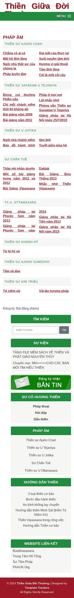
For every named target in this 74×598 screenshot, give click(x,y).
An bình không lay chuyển (41, 504)
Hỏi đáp (41, 412)
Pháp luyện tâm (14, 74)
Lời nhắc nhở (49, 100)
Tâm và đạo (11, 271)
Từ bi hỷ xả (11, 251)
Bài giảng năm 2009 (17, 114)
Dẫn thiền (41, 419)
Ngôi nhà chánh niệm (19, 140)
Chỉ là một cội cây (52, 75)
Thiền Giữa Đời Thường (37, 10)
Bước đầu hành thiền (41, 499)
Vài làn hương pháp (54, 291)
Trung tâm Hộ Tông (27, 556)
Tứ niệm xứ (11, 291)
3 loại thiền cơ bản (41, 493)
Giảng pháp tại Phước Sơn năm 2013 (19, 216)
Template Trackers (37, 587)
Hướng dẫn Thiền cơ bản (41, 525)
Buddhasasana (23, 551)
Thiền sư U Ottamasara (41, 470)
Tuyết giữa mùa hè (53, 145)
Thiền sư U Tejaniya (41, 447)
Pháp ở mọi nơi (50, 95)
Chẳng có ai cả (14, 53)
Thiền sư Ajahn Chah (41, 440)
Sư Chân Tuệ (41, 463)
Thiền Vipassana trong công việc (41, 520)
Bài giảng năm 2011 (17, 120)
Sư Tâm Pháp (23, 561)
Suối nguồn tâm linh (54, 58)
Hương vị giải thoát (53, 64)
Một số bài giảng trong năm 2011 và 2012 (19, 178)
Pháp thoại (41, 406)
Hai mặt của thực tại (54, 53)
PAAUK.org (21, 567)
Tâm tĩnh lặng (49, 69)
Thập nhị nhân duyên (19, 168)
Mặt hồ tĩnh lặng (15, 58)
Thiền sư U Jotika (41, 455)
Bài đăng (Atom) (27, 308)
